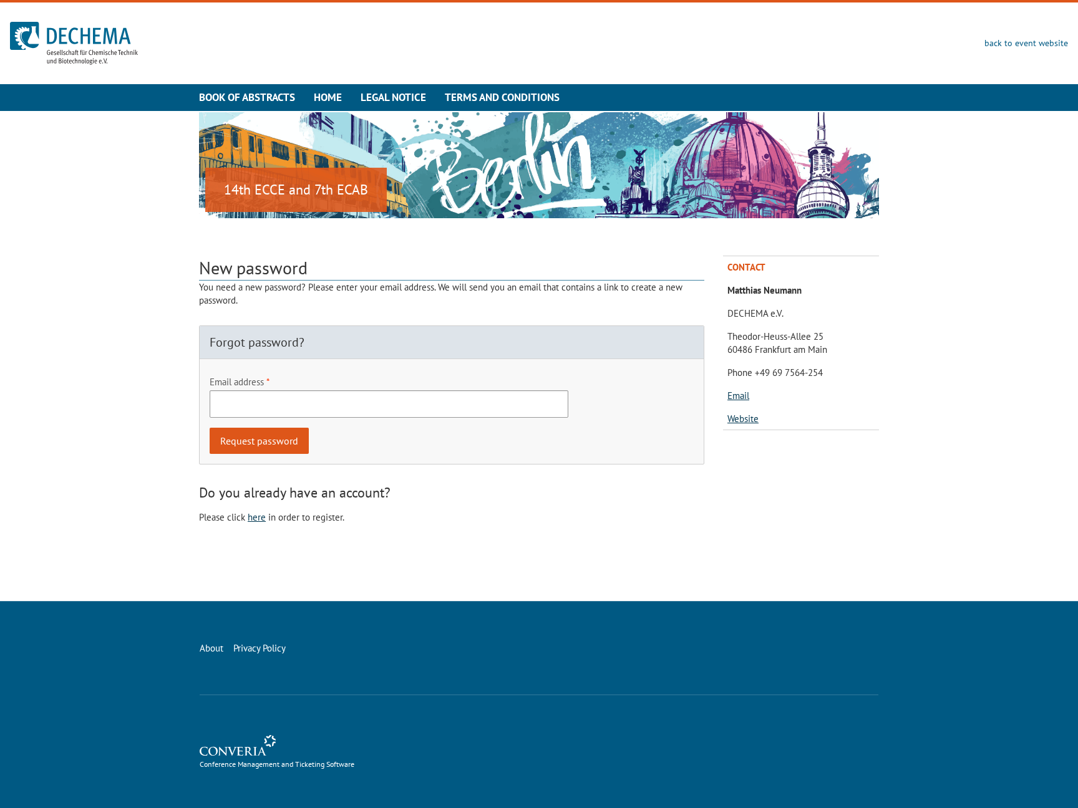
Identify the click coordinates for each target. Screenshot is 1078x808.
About (211, 648)
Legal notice (393, 97)
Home (328, 97)
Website (743, 419)
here (257, 517)
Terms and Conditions (502, 97)
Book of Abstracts (247, 97)
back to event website (1026, 43)
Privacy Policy (259, 648)
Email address (237, 382)
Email (738, 396)
